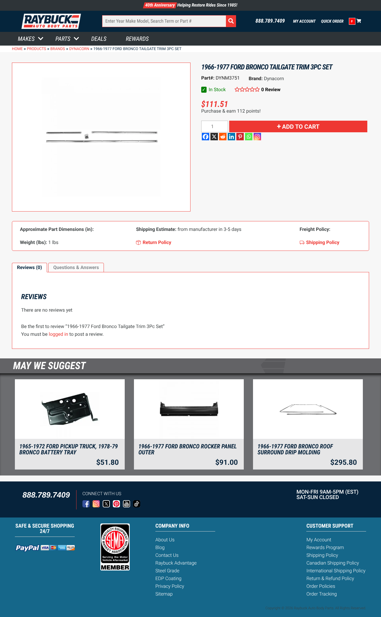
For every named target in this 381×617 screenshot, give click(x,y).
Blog (160, 547)
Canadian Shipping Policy (332, 563)
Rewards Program (325, 547)
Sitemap (164, 594)
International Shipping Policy (335, 571)
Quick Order (332, 21)
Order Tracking (321, 594)
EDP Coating (168, 578)
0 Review (270, 89)
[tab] (29, 267)
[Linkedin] (231, 136)
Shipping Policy (322, 555)
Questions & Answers (76, 267)
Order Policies (320, 586)
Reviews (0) (29, 267)
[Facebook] (205, 136)
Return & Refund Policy (330, 578)
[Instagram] (257, 136)
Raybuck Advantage (176, 563)
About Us (164, 540)
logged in (58, 334)
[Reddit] (223, 136)
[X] (214, 136)
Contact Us (167, 555)
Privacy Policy (169, 586)
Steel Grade (167, 571)
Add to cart (301, 126)
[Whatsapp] (248, 136)
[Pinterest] (240, 136)
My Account (304, 21)
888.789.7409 (270, 21)
